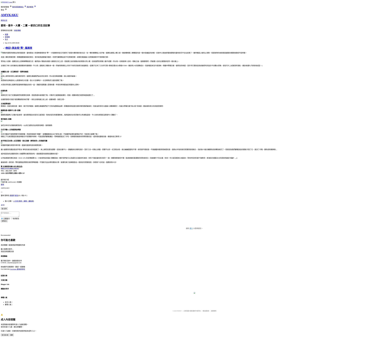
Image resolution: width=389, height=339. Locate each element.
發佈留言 (4, 221)
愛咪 (2, 184)
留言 (16, 195)
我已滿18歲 (5, 335)
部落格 (7, 37)
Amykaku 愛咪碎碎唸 (17, 269)
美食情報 (17, 30)
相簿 (6, 34)
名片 (6, 39)
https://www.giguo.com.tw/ (10, 168)
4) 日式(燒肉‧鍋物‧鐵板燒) (23, 201)
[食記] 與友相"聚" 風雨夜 (18, 48)
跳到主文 (4, 20)
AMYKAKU (9, 15)
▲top (2, 205)
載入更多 (4, 208)
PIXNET (179, 311)
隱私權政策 (206, 311)
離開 (11, 335)
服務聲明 (213, 311)
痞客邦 (12, 195)
